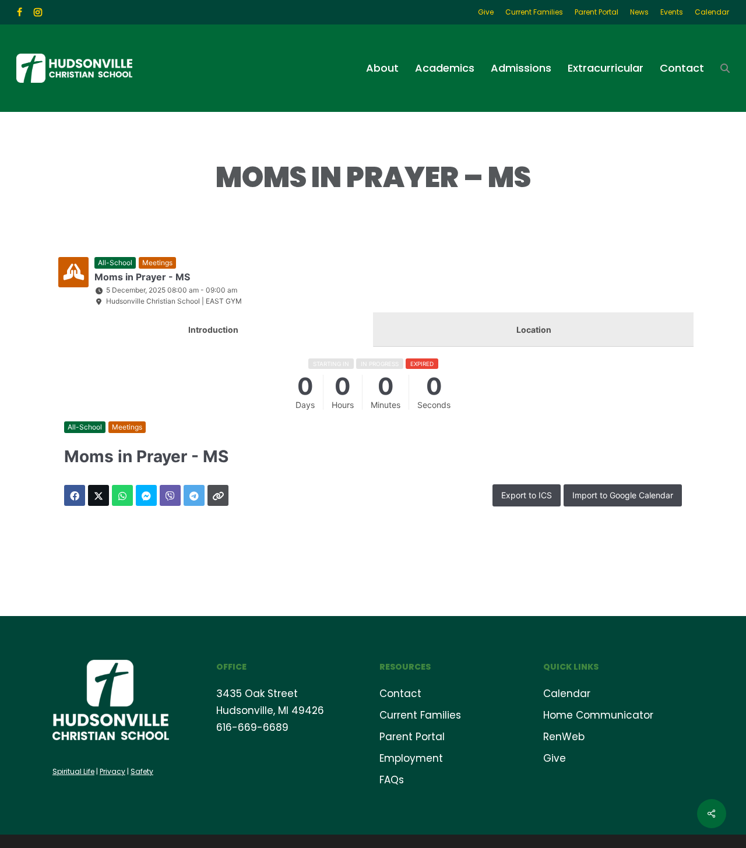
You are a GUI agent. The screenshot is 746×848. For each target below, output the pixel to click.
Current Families (420, 715)
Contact (400, 694)
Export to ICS (526, 495)
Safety (142, 771)
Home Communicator (598, 715)
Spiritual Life (73, 771)
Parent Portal (412, 737)
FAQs (391, 780)
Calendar (566, 694)
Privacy (112, 771)
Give (554, 758)
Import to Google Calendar (622, 495)
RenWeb (564, 737)
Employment (411, 758)
